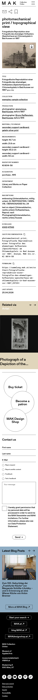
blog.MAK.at (17, 630)
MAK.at (18, 623)
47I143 (11, 227)
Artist (5, 308)
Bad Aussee (7, 111)
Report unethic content (13, 469)
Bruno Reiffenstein (24, 115)
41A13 (4, 227)
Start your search (17, 617)
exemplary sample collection (15, 99)
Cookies (5, 696)
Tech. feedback (10, 478)
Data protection (7, 687)
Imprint (4, 690)
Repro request (10, 465)
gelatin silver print (10, 130)
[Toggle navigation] (33, 3)
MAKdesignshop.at (18, 636)
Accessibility (6, 693)
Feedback (8, 474)
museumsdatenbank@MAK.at (10, 659)
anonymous (21, 109)
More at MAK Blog (17, 607)
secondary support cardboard (15, 127)
